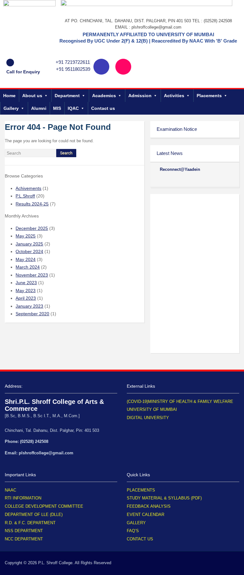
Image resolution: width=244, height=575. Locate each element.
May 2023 (26, 290)
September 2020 (32, 313)
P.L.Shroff (25, 195)
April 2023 (26, 298)
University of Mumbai (152, 409)
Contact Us (140, 539)
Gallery (11, 108)
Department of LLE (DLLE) (34, 514)
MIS (57, 108)
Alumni (38, 108)
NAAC (10, 490)
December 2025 (32, 228)
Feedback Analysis (149, 506)
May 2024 (26, 259)
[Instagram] (123, 67)
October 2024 (29, 251)
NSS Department (24, 530)
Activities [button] (174, 95)
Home (9, 95)
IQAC (73, 108)
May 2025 (26, 235)
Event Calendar (145, 514)
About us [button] (32, 95)
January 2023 (29, 306)
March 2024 (28, 267)
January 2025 (29, 243)
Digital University (148, 417)
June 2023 (26, 282)
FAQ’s (133, 530)
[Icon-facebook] (101, 67)
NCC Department (24, 539)
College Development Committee (44, 506)
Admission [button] (140, 95)
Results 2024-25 (32, 203)
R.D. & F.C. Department (30, 522)
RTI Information (23, 498)
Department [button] (67, 95)
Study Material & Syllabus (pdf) (164, 498)
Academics (104, 95)
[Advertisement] (194, 233)
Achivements (28, 188)
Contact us (103, 108)
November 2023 (32, 274)
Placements (209, 95)
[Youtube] (145, 67)
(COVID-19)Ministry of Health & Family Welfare (180, 401)
